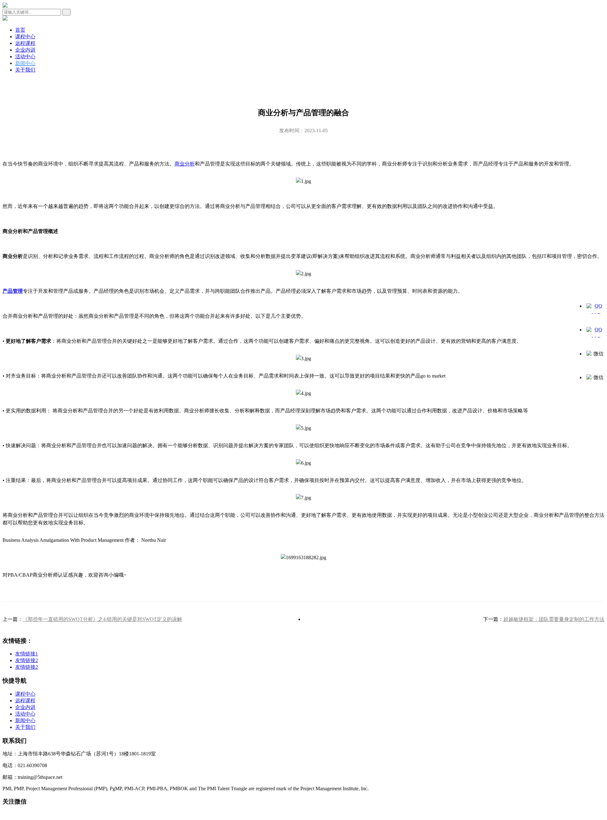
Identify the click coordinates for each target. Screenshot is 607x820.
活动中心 (25, 56)
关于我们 (25, 69)
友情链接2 (26, 660)
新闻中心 (25, 63)
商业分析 (185, 163)
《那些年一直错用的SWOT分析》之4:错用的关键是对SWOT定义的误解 (102, 619)
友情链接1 (26, 653)
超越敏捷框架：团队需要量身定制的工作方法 (553, 619)
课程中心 (25, 36)
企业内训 (25, 50)
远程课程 (25, 43)
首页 (20, 30)
